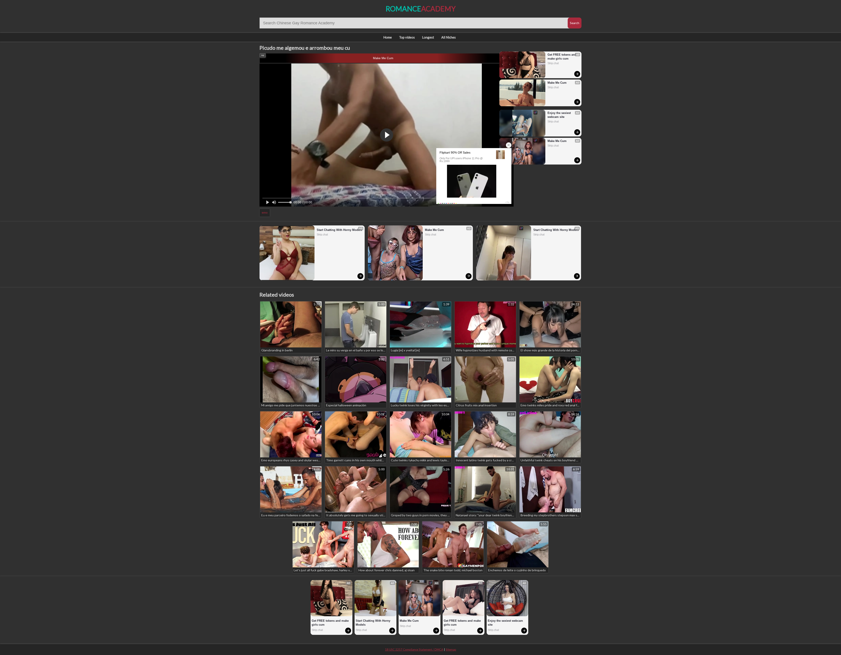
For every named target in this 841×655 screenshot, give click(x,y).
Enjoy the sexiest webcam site (560, 115)
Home (387, 37)
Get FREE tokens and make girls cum (562, 56)
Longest (428, 37)
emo (265, 212)
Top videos (407, 37)
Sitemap (451, 649)
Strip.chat (553, 63)
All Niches (448, 37)
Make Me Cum (383, 58)
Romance (421, 8)
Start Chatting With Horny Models (339, 230)
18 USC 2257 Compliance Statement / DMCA (414, 649)
